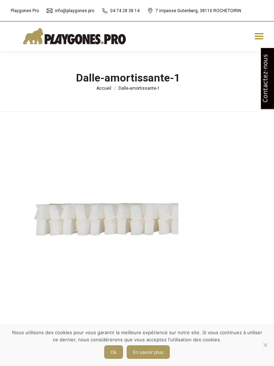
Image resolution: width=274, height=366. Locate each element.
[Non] (265, 344)
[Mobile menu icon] (259, 36)
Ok (114, 352)
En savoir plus (148, 352)
